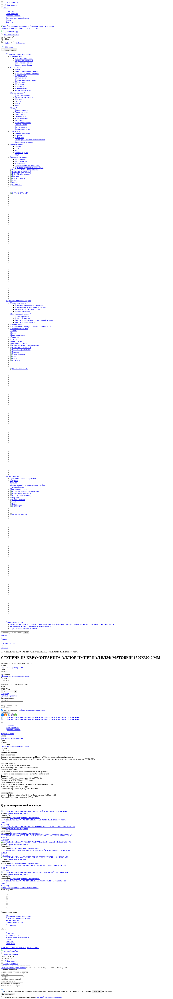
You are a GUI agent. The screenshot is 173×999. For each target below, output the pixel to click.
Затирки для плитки (23, 91)
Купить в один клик (9, 696)
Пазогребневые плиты (24, 59)
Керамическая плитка (19, 329)
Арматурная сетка (22, 118)
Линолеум (14, 337)
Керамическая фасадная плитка (27, 309)
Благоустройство (7, 643)
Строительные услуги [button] (14, 622)
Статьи (8, 20)
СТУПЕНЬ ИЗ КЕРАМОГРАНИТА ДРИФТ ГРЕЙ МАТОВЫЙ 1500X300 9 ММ (33, 820)
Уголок (18, 101)
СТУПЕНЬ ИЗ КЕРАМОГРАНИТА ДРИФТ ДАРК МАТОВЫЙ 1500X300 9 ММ (33, 881)
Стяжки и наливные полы (25, 80)
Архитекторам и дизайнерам (17, 18)
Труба (17, 103)
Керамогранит (16, 324)
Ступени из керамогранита (12, 668)
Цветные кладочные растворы (27, 74)
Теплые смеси (20, 78)
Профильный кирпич (19, 489)
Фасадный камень (22, 318)
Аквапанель (20, 163)
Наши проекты (12, 14)
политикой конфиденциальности (48, 997)
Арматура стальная (22, 95)
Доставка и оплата (13, 16)
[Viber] (12, 714)
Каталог (4, 639)
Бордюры (14, 481)
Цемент (18, 69)
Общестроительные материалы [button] (18, 54)
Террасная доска (21, 153)
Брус (17, 155)
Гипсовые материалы (19, 157)
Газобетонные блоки (23, 63)
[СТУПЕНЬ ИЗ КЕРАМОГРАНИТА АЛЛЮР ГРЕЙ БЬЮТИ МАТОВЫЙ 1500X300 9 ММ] (38, 827)
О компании (11, 12)
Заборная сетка (21, 125)
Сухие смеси (15, 67)
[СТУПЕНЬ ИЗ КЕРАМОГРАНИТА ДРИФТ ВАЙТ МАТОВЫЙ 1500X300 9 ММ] (34, 857)
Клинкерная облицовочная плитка (29, 305)
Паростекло (19, 136)
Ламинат (13, 331)
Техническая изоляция (24, 142)
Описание (10, 725)
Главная (4, 635)
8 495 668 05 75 (20, 28)
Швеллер (18, 99)
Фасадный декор (17, 487)
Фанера (18, 146)
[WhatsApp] (15, 714)
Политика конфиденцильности (13, 968)
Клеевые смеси (21, 88)
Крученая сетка (21, 127)
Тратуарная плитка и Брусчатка (23, 479)
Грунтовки (19, 86)
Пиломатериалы (17, 144)
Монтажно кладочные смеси (26, 71)
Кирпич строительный (24, 61)
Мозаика (13, 339)
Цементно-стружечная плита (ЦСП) (29, 168)
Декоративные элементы (25, 322)
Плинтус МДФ (16, 341)
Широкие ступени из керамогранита (15, 676)
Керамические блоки (23, 65)
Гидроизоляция (21, 76)
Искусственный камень (20, 314)
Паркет (13, 333)
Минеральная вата (22, 133)
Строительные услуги (14, 922)
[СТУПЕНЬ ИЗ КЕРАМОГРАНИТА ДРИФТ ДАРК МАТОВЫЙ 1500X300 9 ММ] (34, 872)
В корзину (5, 694)
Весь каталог (11, 925)
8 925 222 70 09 (33, 28)
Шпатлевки (19, 84)
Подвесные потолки (18, 343)
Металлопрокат (16, 93)
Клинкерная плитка (18, 303)
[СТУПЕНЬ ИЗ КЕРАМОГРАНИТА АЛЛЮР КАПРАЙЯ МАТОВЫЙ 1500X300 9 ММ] (36, 842)
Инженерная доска (17, 335)
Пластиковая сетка (22, 129)
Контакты (10, 22)
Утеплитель (15, 131)
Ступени (13, 483)
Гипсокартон (20, 159)
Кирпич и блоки (17, 56)
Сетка (13, 108)
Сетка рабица (20, 116)
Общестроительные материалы (18, 916)
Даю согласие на (24, 710)
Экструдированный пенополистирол (30, 140)
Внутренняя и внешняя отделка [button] (18, 301)
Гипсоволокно (21, 161)
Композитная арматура (24, 97)
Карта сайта (10, 944)
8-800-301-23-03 (7, 28)
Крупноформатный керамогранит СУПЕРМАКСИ (30, 327)
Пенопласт (19, 138)
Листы (17, 106)
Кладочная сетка (21, 110)
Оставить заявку (8, 994)
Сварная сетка (20, 114)
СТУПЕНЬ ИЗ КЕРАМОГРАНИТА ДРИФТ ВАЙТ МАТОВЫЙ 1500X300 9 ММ (33, 866)
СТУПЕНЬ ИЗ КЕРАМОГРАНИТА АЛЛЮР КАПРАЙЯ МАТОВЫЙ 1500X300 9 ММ (35, 850)
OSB (17, 148)
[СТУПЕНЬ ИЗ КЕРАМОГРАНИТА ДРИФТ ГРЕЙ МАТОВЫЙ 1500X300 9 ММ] (34, 811)
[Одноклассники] (5, 714)
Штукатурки (20, 82)
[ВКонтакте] (2, 714)
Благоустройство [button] (12, 476)
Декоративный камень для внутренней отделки (34, 320)
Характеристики (12, 728)
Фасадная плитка (22, 316)
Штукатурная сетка (23, 123)
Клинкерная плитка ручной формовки (30, 307)
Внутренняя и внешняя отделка (18, 918)
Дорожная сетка (21, 112)
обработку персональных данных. (31, 710)
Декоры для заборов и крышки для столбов (27, 485)
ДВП (17, 151)
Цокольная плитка (22, 312)
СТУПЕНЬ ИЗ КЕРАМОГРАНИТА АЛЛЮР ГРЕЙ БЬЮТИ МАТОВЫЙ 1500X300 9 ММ (37, 835)
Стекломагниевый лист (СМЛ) (27, 166)
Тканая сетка (20, 121)
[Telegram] (9, 714)
